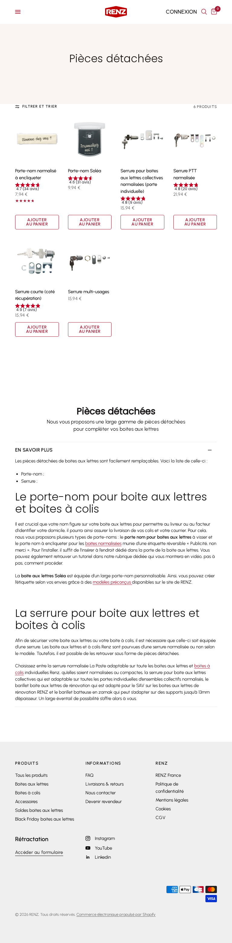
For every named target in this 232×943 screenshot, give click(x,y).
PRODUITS (27, 763)
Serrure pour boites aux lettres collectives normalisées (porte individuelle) (142, 181)
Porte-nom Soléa (84, 170)
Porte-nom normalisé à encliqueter (35, 174)
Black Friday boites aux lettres (44, 819)
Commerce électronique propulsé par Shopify (116, 914)
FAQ (89, 775)
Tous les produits (31, 775)
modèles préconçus (112, 582)
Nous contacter (100, 793)
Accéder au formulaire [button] (39, 852)
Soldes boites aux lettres (39, 810)
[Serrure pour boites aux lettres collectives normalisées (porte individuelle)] (142, 140)
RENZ (162, 763)
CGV (161, 817)
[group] (37, 187)
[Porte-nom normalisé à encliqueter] (37, 140)
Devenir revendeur (103, 801)
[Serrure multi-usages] (90, 260)
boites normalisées (103, 543)
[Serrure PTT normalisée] (195, 140)
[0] (213, 12)
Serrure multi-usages (88, 291)
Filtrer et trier (39, 106)
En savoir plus (34, 450)
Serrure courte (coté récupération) (35, 295)
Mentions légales (172, 800)
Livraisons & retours (104, 784)
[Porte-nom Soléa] (90, 140)
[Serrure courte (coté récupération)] (37, 260)
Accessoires (26, 801)
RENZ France (168, 775)
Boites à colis (27, 793)
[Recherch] (204, 12)
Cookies (163, 809)
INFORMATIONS (103, 763)
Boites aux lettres (31, 784)
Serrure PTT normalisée (185, 174)
